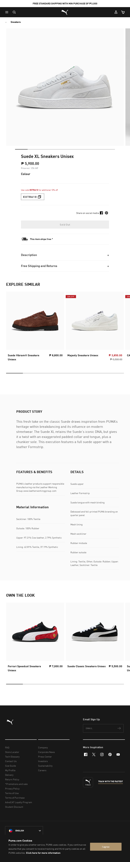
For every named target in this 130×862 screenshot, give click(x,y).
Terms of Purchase (15, 797)
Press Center (45, 756)
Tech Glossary (12, 756)
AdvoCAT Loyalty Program (18, 802)
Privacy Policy (12, 788)
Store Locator (12, 752)
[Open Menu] (7, 12)
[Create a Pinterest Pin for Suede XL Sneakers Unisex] (106, 212)
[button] (7, 12)
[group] (35, 327)
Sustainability (45, 765)
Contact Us (11, 761)
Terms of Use (12, 793)
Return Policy (12, 779)
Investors (43, 761)
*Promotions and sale (16, 784)
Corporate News (46, 752)
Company (43, 747)
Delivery (9, 774)
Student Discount (14, 806)
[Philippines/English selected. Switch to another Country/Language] (24, 830)
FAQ (7, 747)
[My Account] (116, 12)
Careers (42, 770)
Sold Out (65, 224)
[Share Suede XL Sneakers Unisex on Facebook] (101, 212)
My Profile (10, 770)
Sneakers (16, 22)
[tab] (21, 149)
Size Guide (10, 765)
